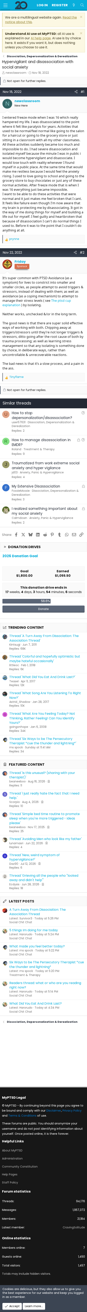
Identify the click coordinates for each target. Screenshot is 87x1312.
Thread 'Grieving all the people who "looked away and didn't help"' (43, 877)
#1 (82, 91)
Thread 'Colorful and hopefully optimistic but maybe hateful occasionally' (44, 658)
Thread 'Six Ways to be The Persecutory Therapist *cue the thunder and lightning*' (42, 741)
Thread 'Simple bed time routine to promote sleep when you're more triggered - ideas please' (44, 818)
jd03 (15, 472)
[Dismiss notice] (80, 17)
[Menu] (5, 5)
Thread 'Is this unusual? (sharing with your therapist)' (42, 775)
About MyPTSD (12, 1150)
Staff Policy (10, 1182)
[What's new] (74, 5)
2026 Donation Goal (20, 556)
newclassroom (16, 73)
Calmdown (19, 518)
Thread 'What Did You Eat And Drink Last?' (42, 677)
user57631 (18, 422)
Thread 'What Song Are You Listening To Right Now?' (45, 695)
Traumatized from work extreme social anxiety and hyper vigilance (46, 465)
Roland (16, 449)
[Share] (76, 92)
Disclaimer (53, 1111)
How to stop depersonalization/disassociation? (42, 415)
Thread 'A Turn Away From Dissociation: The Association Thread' (44, 638)
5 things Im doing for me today (33, 930)
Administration (12, 1158)
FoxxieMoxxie (21, 491)
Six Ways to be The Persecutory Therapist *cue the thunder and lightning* (46, 964)
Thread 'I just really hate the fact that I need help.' (44, 795)
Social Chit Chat (20, 922)
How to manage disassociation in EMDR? (41, 442)
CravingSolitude (74, 1227)
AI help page (41, 38)
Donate (43, 609)
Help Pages (9, 1174)
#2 (82, 252)
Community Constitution (20, 1167)
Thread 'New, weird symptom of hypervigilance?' (34, 857)
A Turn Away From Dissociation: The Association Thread (37, 911)
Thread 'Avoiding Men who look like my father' (45, 839)
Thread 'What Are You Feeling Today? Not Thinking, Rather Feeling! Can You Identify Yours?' (42, 718)
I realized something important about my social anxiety (44, 511)
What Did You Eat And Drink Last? (35, 1003)
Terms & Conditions (22, 1116)
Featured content (27, 764)
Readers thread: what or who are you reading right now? (45, 985)
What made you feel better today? (37, 946)
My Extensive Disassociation (36, 486)
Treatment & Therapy (24, 975)
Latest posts (21, 901)
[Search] (82, 5)
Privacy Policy (72, 1111)
